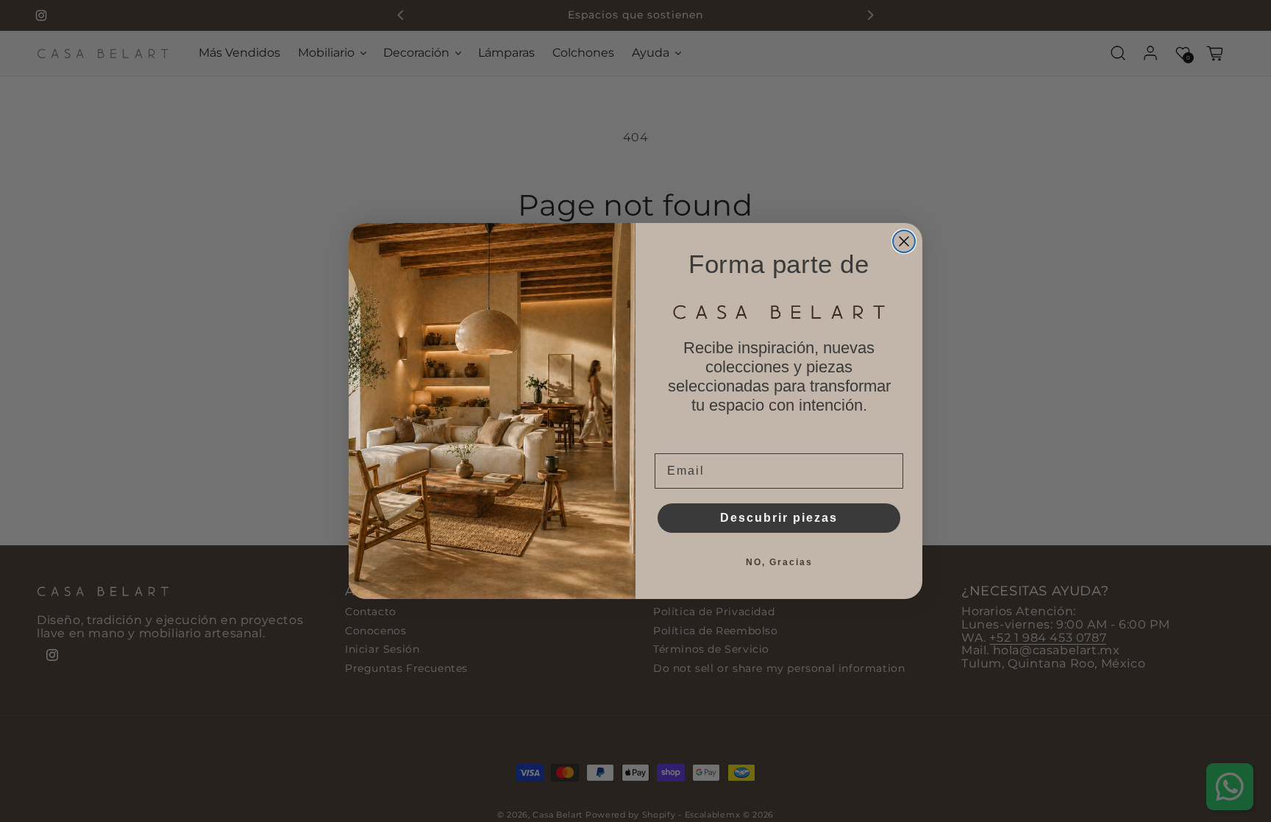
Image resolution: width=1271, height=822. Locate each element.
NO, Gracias (779, 562)
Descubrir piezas (779, 517)
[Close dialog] (904, 241)
